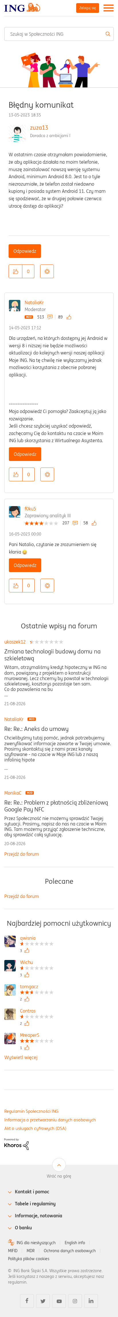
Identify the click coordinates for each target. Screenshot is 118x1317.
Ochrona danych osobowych (70, 1250)
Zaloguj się (87, 8)
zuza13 (39, 127)
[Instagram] (75, 1301)
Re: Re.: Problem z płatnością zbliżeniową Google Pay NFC (56, 806)
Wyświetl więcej (21, 1057)
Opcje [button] (47, 271)
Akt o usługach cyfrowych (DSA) (35, 1128)
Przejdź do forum (21, 854)
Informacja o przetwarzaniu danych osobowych (50, 1119)
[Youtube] (59, 1301)
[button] (15, 271)
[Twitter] (43, 1301)
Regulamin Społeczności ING (31, 1111)
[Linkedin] (91, 1301)
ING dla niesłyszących (36, 1242)
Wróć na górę (59, 1176)
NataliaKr (34, 302)
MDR (31, 1250)
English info (75, 1242)
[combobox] (59, 34)
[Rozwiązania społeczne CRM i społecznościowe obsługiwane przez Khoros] (16, 1144)
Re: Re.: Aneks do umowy (36, 728)
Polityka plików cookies (28, 1258)
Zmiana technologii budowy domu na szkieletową (52, 655)
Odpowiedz (24, 251)
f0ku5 (30, 509)
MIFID (12, 1250)
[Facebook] (27, 1301)
